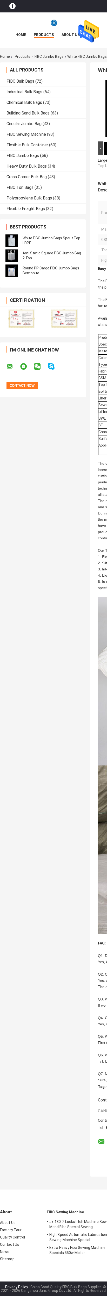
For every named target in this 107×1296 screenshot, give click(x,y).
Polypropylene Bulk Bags (29, 198)
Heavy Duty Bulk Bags (26, 166)
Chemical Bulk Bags (24, 102)
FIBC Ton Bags (20, 187)
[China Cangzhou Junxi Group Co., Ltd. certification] (21, 318)
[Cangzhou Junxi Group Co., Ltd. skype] (54, 366)
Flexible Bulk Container (27, 144)
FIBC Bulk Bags (20, 81)
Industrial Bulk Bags (24, 91)
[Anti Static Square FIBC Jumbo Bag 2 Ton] (12, 255)
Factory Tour (11, 1230)
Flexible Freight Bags (25, 208)
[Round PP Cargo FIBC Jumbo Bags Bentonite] (12, 270)
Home (21, 35)
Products (44, 35)
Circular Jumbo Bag (24, 123)
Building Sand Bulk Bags (28, 113)
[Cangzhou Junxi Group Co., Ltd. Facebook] (12, 6)
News (4, 1252)
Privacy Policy (16, 1287)
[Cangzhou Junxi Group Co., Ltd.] (53, 23)
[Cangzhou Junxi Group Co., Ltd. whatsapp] (26, 366)
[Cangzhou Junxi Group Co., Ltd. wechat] (40, 366)
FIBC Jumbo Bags (49, 56)
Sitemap (7, 1259)
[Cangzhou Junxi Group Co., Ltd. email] (12, 366)
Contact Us (9, 1244)
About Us (71, 35)
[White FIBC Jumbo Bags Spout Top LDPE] (12, 240)
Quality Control (12, 1237)
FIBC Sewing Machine (26, 134)
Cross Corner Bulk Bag (26, 176)
